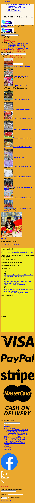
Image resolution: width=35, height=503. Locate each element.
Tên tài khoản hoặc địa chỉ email (11, 489)
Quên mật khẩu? (6, 501)
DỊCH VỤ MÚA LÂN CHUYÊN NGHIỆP (15, 52)
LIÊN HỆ (6, 444)
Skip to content (5, 1)
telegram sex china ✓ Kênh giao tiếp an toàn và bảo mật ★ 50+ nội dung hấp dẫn (18, 275)
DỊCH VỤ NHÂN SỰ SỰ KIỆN (12, 55)
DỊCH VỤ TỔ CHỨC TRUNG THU (17, 46)
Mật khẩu (4, 494)
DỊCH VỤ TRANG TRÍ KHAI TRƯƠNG (15, 439)
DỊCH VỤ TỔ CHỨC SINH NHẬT (16, 45)
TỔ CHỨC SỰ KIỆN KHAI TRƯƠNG (17, 43)
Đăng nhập (4, 497)
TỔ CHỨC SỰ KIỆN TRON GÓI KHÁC (18, 48)
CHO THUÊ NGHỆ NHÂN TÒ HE (10, 244)
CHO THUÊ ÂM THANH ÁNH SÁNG (14, 57)
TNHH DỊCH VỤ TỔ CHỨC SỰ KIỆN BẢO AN (20, 252)
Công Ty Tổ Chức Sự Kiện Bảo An (14, 285)
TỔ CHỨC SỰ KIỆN (9, 42)
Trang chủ (7, 40)
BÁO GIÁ (6, 446)
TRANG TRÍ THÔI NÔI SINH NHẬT (14, 50)
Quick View (4, 238)
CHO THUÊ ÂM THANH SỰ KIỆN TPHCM (16, 293)
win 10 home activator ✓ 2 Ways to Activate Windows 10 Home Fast (17, 282)
